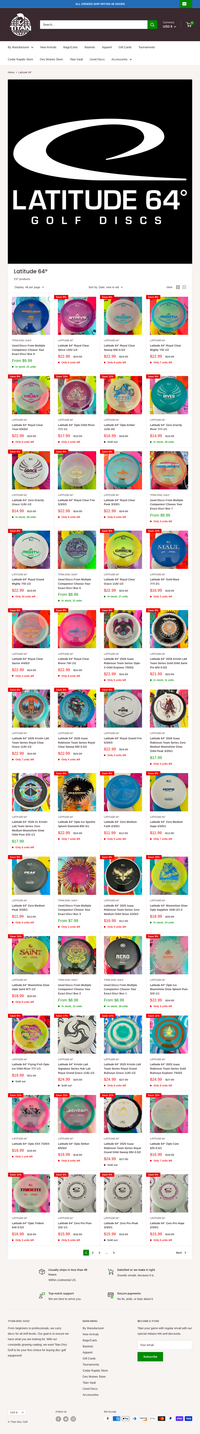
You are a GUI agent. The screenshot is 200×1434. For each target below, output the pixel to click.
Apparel (107, 47)
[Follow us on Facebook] (58, 1419)
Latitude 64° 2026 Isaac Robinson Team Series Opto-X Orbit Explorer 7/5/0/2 (122, 663)
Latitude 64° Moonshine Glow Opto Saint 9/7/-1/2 (30, 987)
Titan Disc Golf (21, 340)
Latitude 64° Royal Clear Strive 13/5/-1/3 (73, 347)
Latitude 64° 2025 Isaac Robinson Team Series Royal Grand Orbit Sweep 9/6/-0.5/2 (122, 1148)
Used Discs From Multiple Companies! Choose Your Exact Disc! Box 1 (120, 989)
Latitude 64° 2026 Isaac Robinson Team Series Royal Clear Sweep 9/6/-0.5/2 (76, 742)
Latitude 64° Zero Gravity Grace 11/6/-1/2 (28, 502)
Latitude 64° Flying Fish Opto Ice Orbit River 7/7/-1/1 (30, 1066)
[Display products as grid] (178, 287)
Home (11, 72)
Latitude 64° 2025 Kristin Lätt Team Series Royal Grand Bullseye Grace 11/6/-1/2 (122, 1068)
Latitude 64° (65, 340)
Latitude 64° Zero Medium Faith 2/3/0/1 (120, 824)
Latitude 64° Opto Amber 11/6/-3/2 (119, 427)
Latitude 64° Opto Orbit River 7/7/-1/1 (76, 427)
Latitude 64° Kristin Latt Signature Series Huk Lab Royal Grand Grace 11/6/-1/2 (76, 1068)
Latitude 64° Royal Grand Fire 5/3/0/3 (123, 740)
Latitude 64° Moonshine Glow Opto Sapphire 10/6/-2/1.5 (169, 907)
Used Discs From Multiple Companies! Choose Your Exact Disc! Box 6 (74, 583)
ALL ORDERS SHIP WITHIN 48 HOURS (100, 3)
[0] (189, 24)
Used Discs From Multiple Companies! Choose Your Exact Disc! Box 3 (74, 910)
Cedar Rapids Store (20, 59)
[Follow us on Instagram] (73, 1419)
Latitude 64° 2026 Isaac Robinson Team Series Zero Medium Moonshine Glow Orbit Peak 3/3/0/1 (168, 745)
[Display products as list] (184, 287)
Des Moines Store (51, 59)
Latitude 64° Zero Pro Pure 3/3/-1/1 (75, 1225)
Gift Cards (125, 47)
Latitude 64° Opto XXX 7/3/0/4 (30, 1143)
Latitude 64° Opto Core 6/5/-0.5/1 (164, 1146)
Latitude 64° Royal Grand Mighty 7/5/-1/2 (28, 581)
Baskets (90, 47)
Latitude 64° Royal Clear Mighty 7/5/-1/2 (165, 347)
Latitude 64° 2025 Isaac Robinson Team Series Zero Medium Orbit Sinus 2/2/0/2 (121, 910)
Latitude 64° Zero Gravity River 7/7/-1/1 (166, 427)
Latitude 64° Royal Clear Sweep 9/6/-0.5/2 (119, 347)
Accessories (120, 59)
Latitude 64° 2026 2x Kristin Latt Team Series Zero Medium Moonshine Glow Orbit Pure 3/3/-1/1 (29, 828)
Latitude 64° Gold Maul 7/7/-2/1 (164, 581)
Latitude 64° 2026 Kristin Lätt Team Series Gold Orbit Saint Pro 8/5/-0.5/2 (168, 663)
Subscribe (150, 1356)
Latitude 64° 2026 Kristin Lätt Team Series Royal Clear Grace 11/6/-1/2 (30, 742)
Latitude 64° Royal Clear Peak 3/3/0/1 (119, 502)
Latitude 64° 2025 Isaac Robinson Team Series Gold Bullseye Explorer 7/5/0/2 (168, 1068)
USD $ (13, 1412)
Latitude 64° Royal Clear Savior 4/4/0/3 (27, 661)
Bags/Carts (70, 47)
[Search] (152, 24)
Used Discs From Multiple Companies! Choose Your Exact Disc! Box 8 (28, 349)
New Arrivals (48, 47)
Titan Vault (76, 59)
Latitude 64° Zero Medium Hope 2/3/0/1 (166, 824)
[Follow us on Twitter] (66, 1419)
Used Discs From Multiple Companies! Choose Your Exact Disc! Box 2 (74, 989)
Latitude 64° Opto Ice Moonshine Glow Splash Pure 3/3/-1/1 (169, 989)
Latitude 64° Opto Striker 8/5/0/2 (73, 1146)
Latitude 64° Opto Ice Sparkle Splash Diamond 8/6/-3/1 (76, 824)
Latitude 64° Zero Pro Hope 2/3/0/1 (167, 1225)
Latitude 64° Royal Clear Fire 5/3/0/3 (76, 502)
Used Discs (97, 59)
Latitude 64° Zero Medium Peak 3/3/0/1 (28, 907)
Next (179, 1252)
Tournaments (146, 47)
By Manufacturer (18, 47)
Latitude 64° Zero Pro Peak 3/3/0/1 (121, 1225)
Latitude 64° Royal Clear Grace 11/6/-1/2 (119, 581)
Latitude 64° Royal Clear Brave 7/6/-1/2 (73, 661)
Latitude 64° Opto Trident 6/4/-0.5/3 (28, 1225)
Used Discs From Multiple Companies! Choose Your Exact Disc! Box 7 (166, 504)
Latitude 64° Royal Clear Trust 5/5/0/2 (27, 427)
